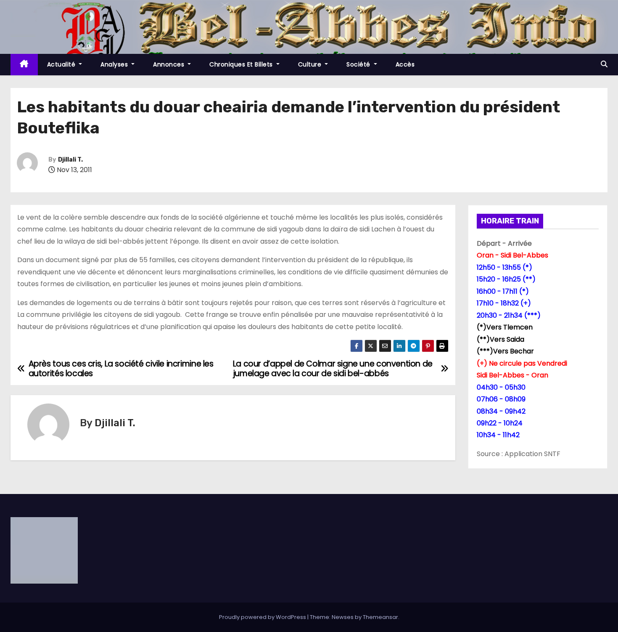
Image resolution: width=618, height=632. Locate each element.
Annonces (169, 64)
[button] (604, 64)
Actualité (62, 64)
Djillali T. (70, 159)
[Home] (24, 64)
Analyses (115, 64)
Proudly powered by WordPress (263, 617)
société (359, 64)
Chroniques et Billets (242, 64)
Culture (310, 64)
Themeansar (380, 617)
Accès (405, 64)
